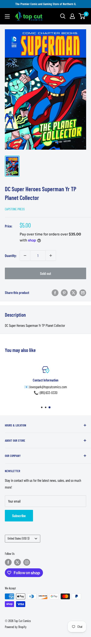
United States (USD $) (18, 538)
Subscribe (19, 515)
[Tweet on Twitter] (73, 292)
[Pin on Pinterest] (64, 292)
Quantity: (11, 255)
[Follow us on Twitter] (17, 562)
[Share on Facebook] (55, 292)
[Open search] (63, 16)
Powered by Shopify (15, 627)
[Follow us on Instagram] (26, 562)
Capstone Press (15, 209)
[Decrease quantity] (25, 255)
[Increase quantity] (51, 255)
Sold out (45, 273)
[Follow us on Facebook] (8, 562)
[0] (82, 16)
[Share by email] (82, 292)
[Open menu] (7, 16)
